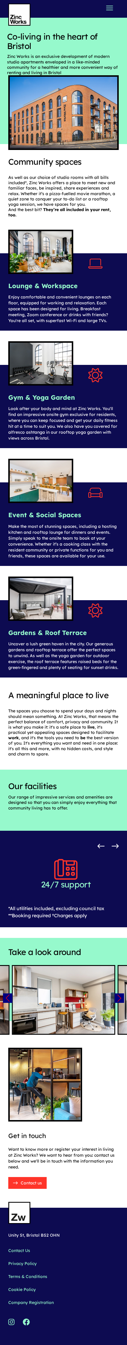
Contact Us (19, 1250)
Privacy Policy (22, 1263)
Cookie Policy (22, 1289)
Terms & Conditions (27, 1276)
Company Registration (31, 1302)
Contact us (31, 1183)
